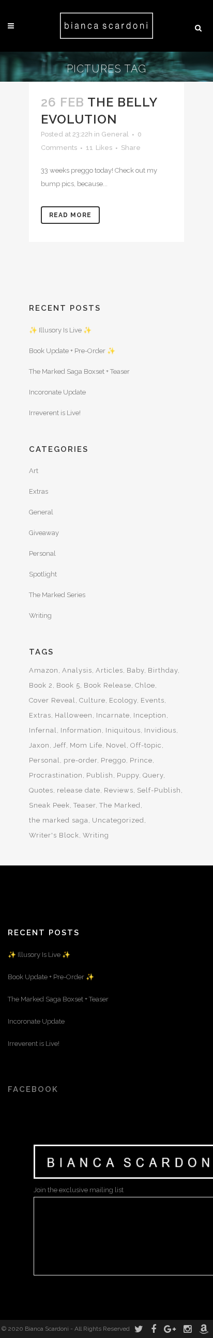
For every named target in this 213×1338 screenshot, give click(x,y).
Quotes (41, 790)
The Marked (120, 805)
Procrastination (56, 775)
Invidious (160, 730)
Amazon (43, 670)
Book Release (107, 685)
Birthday (163, 670)
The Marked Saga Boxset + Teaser (79, 371)
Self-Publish (159, 790)
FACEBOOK (33, 1089)
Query (153, 775)
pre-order (80, 760)
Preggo (113, 760)
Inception (149, 715)
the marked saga (58, 820)
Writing (40, 615)
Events (152, 700)
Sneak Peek (49, 805)
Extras (38, 491)
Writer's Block (54, 835)
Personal (42, 553)
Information (81, 730)
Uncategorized (118, 820)
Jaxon (39, 745)
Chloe (145, 685)
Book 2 (41, 685)
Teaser (84, 805)
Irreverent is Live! (55, 413)
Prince (141, 760)
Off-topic (146, 745)
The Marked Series (57, 595)
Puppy (128, 775)
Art (33, 471)
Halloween (74, 715)
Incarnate (113, 715)
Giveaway (44, 533)
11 (99, 147)
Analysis (77, 670)
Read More (70, 215)
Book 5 (68, 685)
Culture (92, 700)
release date (78, 790)
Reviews (118, 790)
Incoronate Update (57, 392)
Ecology (123, 700)
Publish (99, 775)
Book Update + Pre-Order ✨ (72, 351)
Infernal (43, 730)
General (115, 134)
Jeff (59, 745)
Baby (135, 670)
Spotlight (43, 574)
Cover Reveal (52, 700)
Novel (116, 745)
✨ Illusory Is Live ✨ (60, 330)
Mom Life (86, 745)
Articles (109, 670)
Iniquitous (123, 730)
